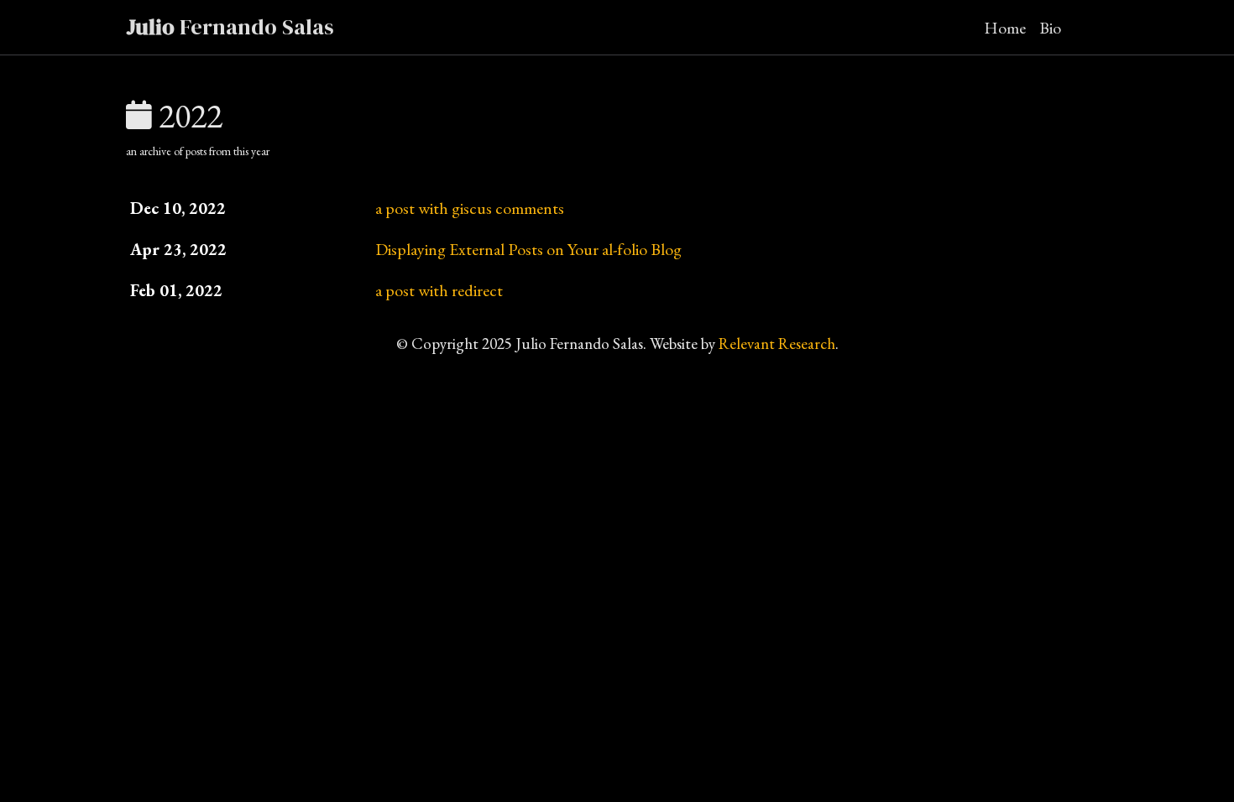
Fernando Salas (230, 27)
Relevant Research (777, 343)
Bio (1050, 28)
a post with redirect (439, 290)
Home (1005, 28)
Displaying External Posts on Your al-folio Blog (528, 249)
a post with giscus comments (469, 208)
